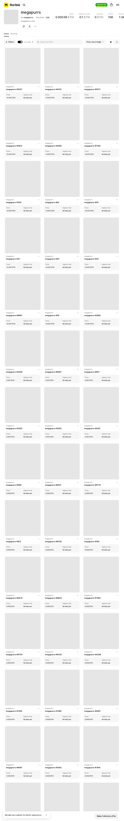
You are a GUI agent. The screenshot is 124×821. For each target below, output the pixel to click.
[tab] (6, 34)
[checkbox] (25, 42)
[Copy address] (24, 26)
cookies (18, 815)
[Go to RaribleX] (101, 5)
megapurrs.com (28, 21)
